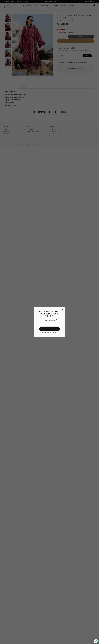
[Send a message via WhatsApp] (96, 641)
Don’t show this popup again (50, 332)
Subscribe (49, 329)
